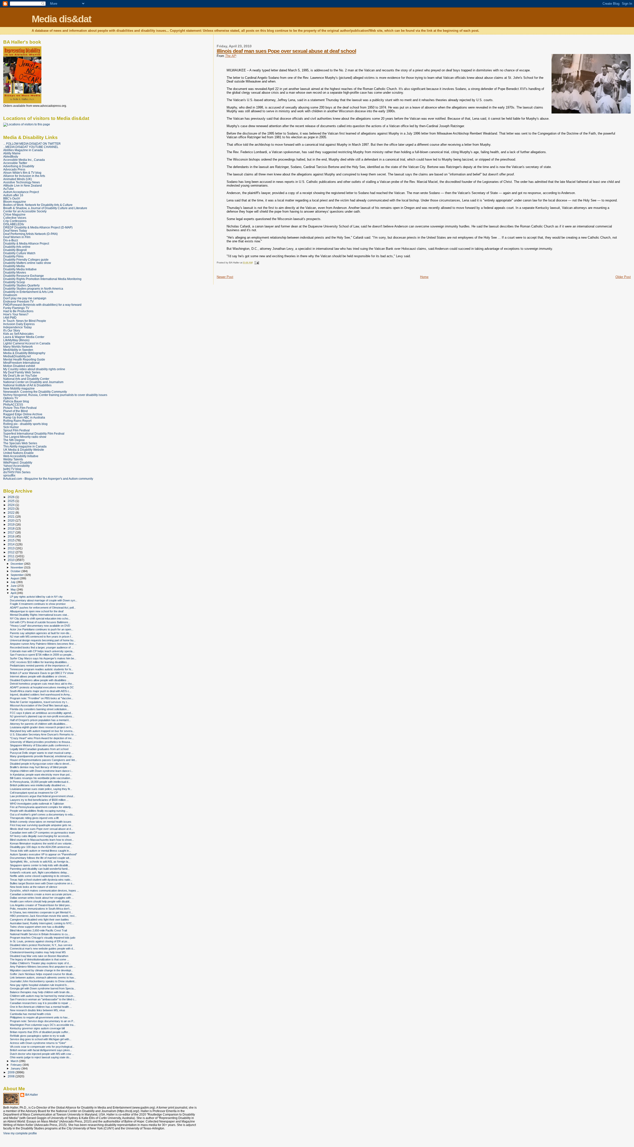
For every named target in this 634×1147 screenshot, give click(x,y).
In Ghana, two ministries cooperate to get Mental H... (41, 912)
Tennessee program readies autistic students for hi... (41, 669)
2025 (11, 501)
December (17, 563)
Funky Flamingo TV (16, 307)
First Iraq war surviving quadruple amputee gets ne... (41, 825)
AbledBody (10, 156)
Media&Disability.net (17, 356)
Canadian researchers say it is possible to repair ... (40, 1003)
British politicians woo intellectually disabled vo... (38, 785)
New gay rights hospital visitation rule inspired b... (39, 984)
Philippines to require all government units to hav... (40, 1017)
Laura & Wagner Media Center (23, 336)
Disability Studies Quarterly (21, 285)
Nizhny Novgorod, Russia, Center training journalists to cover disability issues (55, 394)
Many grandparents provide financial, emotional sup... (42, 756)
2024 (11, 504)
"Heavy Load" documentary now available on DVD (40, 625)
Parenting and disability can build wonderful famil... (40, 868)
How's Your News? (15, 314)
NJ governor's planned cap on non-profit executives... (42, 716)
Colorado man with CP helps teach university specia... (42, 651)
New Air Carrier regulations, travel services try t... (39, 701)
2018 (11, 528)
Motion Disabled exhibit (19, 365)
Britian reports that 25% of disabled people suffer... (40, 1032)
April (14, 592)
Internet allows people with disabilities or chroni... (39, 676)
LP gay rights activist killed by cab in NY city (36, 596)
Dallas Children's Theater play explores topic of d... (40, 963)
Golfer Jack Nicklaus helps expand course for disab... (42, 974)
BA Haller (31, 1094)
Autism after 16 (13, 195)
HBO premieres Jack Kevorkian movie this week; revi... (43, 915)
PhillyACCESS (13, 404)
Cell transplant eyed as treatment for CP (34, 792)
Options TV (10, 398)
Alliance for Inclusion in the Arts (24, 175)
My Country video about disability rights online (34, 369)
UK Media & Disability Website (23, 449)
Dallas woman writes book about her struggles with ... (42, 897)
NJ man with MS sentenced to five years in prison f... (41, 636)
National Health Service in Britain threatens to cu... (40, 934)
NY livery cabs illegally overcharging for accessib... (40, 836)
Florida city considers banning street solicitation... (39, 709)
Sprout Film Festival (16, 430)
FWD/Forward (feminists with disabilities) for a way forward (42, 304)
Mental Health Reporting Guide (24, 359)
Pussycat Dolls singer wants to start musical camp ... (42, 752)
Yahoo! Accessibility (16, 465)
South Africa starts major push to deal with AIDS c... (40, 691)
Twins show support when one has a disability (37, 926)
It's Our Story (11, 330)
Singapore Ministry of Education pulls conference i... (41, 745)
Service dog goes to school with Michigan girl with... (40, 1039)
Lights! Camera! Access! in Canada (26, 343)
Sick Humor (11, 427)
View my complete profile (20, 1133)
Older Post (623, 277)
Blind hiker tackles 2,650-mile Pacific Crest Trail (38, 930)
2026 (11, 497)
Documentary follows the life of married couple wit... (40, 857)
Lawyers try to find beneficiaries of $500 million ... (39, 799)
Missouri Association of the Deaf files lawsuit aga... (40, 705)
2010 (11, 559)
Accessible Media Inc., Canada (24, 159)
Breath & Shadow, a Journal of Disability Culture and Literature (45, 208)
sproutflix (9, 475)
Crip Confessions (14, 221)
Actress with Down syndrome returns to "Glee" (38, 1042)
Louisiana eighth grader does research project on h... (41, 727)
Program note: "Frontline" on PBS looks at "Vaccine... (41, 698)
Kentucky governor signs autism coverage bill (37, 1028)
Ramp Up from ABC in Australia (24, 417)
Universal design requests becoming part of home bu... (43, 640)
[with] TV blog (12, 469)
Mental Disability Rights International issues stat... (39, 614)
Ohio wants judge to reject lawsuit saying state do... (40, 1057)
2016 (11, 536)
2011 (11, 556)
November (17, 567)
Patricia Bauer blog (16, 401)
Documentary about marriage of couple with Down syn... (43, 600)
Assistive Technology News (21, 182)
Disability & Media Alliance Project (26, 243)
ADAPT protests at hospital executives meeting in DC (42, 687)
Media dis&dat (61, 19)
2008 (11, 1076)
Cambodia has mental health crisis (30, 1013)
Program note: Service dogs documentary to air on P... (42, 1021)
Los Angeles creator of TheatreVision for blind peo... (41, 905)
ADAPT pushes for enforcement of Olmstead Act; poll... (43, 607)
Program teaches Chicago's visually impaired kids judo (42, 937)
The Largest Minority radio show (24, 436)
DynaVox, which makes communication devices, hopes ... (44, 890)
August (15, 578)
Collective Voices (14, 217)
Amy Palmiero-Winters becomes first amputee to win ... (43, 966)
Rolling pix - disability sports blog (25, 423)
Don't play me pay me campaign (24, 298)
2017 (11, 532)
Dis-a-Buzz (10, 240)
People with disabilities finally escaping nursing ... (39, 810)
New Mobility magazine (19, 388)
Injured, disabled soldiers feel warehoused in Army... (41, 694)
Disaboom (10, 295)
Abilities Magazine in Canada (23, 150)
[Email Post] (256, 262)
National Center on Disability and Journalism (33, 382)
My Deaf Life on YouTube (20, 375)
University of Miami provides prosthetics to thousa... (41, 741)
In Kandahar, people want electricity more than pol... (41, 774)
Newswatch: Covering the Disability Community (35, 391)
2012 (11, 552)
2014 (11, 544)
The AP (230, 56)
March (15, 1061)
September (18, 574)
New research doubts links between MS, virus (37, 1010)
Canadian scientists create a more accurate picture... (42, 894)
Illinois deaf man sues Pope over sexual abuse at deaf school (286, 51)
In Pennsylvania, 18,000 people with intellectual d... (40, 781)
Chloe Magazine (14, 214)
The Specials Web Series (20, 443)
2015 (11, 540)
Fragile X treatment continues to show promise (38, 603)
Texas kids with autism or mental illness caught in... (40, 850)
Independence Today (17, 327)
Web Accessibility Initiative (20, 456)
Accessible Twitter (15, 163)
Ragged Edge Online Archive (22, 414)
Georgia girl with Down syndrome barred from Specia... (43, 988)
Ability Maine (12, 153)
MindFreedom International (21, 362)
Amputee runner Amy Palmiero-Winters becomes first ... (43, 643)
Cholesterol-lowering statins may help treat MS (38, 952)
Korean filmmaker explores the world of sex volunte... (42, 843)
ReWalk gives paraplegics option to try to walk (37, 1035)
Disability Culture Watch (19, 253)
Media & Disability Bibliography (24, 353)
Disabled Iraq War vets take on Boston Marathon (39, 955)
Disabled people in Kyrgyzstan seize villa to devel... (40, 763)
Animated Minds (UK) (17, 179)
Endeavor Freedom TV (18, 301)
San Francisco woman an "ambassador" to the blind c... (43, 999)
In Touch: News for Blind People (24, 320)
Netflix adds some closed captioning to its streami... (40, 875)
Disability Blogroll (15, 250)
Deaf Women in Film (16, 237)
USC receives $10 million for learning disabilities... (39, 662)
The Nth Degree (14, 440)
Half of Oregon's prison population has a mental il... (40, 720)
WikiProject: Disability (17, 462)
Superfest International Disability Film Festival (33, 433)
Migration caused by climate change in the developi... (41, 970)
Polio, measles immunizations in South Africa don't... (41, 908)
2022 (11, 512)
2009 (11, 1072)
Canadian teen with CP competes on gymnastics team (42, 832)
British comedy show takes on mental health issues (40, 821)
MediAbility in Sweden (18, 349)
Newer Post (225, 277)
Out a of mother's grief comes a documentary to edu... (42, 814)
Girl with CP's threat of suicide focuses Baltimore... (40, 622)
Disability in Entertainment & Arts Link (28, 291)
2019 (11, 524)
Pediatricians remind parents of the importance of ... (41, 665)
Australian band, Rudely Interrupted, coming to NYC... (42, 923)
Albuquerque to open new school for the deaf (36, 611)
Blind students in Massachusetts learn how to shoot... (42, 839)
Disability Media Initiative (20, 269)
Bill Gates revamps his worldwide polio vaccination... (41, 778)
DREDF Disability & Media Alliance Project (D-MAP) (38, 227)
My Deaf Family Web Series (21, 372)
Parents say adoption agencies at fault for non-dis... (41, 633)
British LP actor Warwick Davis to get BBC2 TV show (42, 672)
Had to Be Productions (18, 311)
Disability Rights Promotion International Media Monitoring (42, 278)
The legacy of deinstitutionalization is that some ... (39, 959)
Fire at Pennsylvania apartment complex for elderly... (41, 807)
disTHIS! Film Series (16, 472)
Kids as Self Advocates (18, 333)
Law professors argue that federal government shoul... (42, 796)
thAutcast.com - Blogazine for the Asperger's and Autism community (48, 478)
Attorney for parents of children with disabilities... (39, 723)
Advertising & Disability (18, 166)
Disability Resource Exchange (23, 275)
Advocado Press (14, 169)
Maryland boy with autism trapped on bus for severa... (42, 730)
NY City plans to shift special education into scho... (40, 618)
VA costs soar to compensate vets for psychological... (42, 1046)
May (14, 589)
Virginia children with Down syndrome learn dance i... (41, 770)
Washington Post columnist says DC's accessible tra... (43, 1024)
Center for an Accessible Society (25, 211)
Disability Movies (14, 272)
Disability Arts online (16, 246)
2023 (11, 508)
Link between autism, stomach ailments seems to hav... (43, 977)
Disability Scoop (14, 282)
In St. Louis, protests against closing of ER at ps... (40, 941)
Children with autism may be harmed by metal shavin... (42, 995)
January (16, 1068)
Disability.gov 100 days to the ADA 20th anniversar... (41, 846)
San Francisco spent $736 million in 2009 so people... (42, 654)
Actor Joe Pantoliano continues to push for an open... (41, 629)
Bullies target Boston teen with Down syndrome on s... (42, 883)
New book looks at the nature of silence (33, 886)
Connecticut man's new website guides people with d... (42, 948)
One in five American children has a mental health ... (41, 1006)
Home (424, 277)
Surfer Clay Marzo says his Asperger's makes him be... (43, 658)
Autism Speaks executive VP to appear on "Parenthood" (43, 854)
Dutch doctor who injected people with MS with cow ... (42, 1053)
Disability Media (14, 266)
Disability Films (13, 256)
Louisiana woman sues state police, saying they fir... (41, 788)
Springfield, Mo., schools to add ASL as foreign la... (40, 861)
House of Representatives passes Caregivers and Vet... (43, 759)
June (14, 585)
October (16, 571)
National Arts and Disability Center (26, 378)
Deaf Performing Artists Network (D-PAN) (30, 233)
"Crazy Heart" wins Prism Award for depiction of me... (42, 738)
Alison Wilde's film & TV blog (22, 172)
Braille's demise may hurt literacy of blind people (38, 767)
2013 (11, 548)
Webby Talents (13, 459)
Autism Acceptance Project (21, 192)
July (13, 582)
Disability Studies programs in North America (33, 288)
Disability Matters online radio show (27, 262)
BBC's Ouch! (11, 198)
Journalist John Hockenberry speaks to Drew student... (43, 981)
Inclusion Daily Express (19, 324)
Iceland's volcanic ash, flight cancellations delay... (39, 872)
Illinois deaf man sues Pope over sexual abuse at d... (41, 828)
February (17, 1064)
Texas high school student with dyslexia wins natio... (41, 879)
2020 (11, 520)
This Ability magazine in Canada (25, 446)
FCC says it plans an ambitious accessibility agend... (41, 712)
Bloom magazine (14, 201)
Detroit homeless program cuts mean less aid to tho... (42, 683)
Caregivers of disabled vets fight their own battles (39, 919)
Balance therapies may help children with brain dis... (41, 992)
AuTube (8, 188)
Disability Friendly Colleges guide (26, 259)
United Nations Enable (18, 452)
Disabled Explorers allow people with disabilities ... (39, 680)
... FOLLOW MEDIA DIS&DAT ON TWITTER (32, 143)
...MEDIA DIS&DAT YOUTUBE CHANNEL (30, 146)
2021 (11, 516)
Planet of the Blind (15, 411)
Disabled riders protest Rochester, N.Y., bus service (41, 945)
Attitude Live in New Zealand (22, 185)
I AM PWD (10, 317)
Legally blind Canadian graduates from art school (39, 749)
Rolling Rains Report (17, 420)
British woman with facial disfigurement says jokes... (41, 1050)
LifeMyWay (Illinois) (16, 340)
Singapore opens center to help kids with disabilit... (40, 865)
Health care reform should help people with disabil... (40, 901)
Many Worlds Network (18, 346)
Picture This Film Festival (20, 407)
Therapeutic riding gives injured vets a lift (34, 817)
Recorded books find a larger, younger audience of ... (42, 647)
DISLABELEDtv (13, 224)
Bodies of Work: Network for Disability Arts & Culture (38, 204)
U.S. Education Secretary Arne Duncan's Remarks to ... (43, 734)
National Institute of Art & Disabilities (27, 385)
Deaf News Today (15, 230)
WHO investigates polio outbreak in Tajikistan (37, 803)
